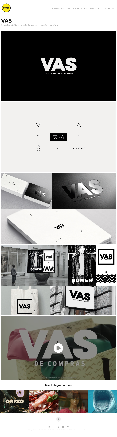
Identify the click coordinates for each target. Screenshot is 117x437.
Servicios (76, 9)
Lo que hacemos (58, 9)
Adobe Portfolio (85, 430)
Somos (68, 9)
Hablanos (92, 9)
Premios (84, 9)
